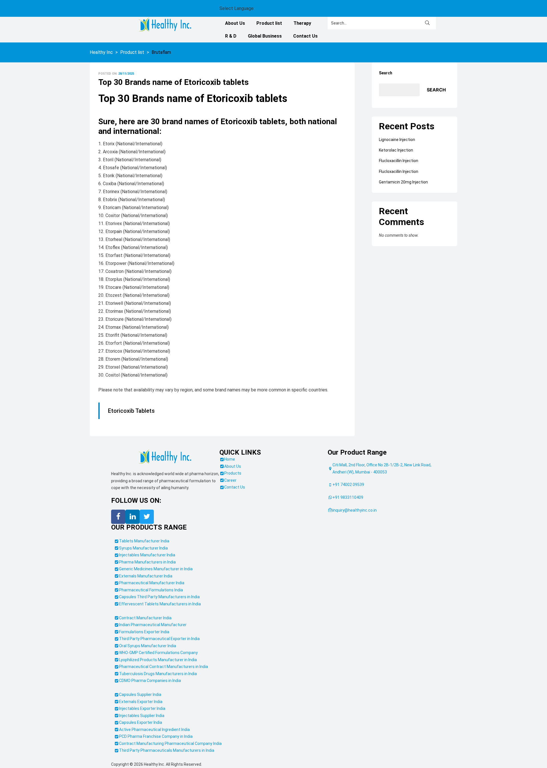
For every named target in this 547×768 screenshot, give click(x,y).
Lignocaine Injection (397, 152)
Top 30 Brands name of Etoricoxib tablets (173, 95)
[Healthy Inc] (165, 469)
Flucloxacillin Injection (398, 173)
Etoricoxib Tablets (131, 423)
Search (385, 85)
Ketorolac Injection (396, 163)
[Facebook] (118, 529)
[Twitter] (147, 529)
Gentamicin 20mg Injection (403, 195)
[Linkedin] (132, 529)
